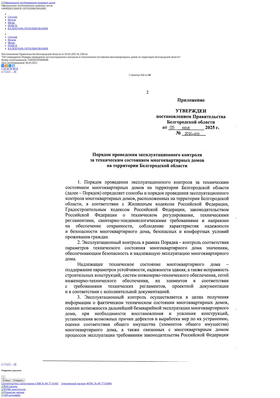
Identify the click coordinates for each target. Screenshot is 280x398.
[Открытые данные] (12, 392)
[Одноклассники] (6, 65)
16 (15, 71)
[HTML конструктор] (13, 389)
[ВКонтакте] (2, 65)
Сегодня (12, 17)
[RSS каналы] (9, 386)
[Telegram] (13, 65)
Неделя (12, 19)
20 (7, 68)
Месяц (11, 22)
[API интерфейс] (11, 395)
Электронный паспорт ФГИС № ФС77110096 (86, 383)
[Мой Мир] (9, 65)
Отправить (18, 380)
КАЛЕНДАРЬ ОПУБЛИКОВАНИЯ (28, 28)
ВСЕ (15, 68)
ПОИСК (12, 25)
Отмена (6, 380)
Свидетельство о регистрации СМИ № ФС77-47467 (30, 383)
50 (11, 68)
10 (4, 68)
